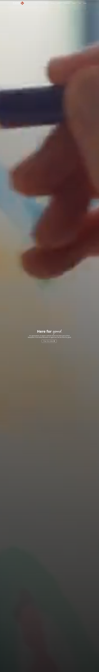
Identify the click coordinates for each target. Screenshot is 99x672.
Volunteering (66, 3)
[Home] (18, 3)
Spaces (74, 3)
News (80, 3)
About (46, 3)
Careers (59, 3)
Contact (84, 3)
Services (52, 3)
